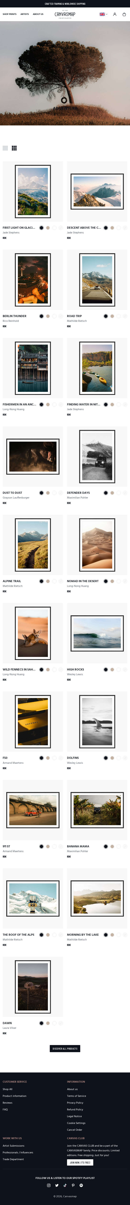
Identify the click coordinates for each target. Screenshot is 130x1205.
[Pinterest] (73, 1185)
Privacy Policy (75, 1103)
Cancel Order (74, 1130)
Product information (14, 1096)
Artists (24, 14)
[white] (54, 228)
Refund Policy (75, 1110)
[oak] (48, 228)
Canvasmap (70, 1196)
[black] (41, 228)
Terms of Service (76, 1096)
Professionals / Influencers (18, 1152)
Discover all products (65, 1048)
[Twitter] (57, 1185)
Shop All (7, 1089)
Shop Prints (9, 14)
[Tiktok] (65, 1185)
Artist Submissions (13, 1146)
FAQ (5, 1110)
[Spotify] (81, 1185)
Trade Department (13, 1159)
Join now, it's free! (80, 1162)
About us (38, 14)
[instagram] (49, 1185)
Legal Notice (74, 1116)
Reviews (7, 1103)
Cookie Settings (76, 1123)
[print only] (61, 228)
